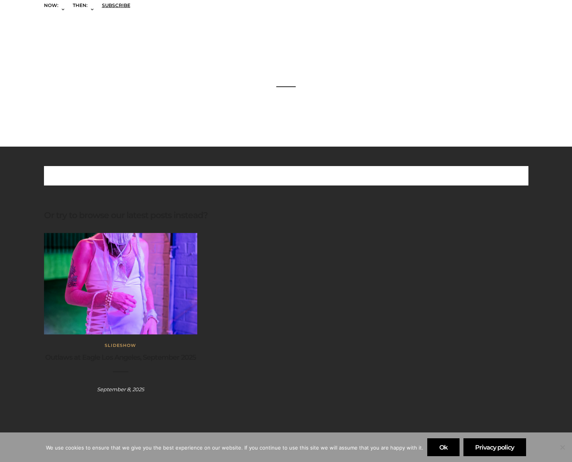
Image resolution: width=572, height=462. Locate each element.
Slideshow (120, 345)
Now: (51, 5)
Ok (443, 447)
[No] (562, 447)
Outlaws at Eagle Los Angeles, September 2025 (120, 357)
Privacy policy (494, 447)
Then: (80, 5)
